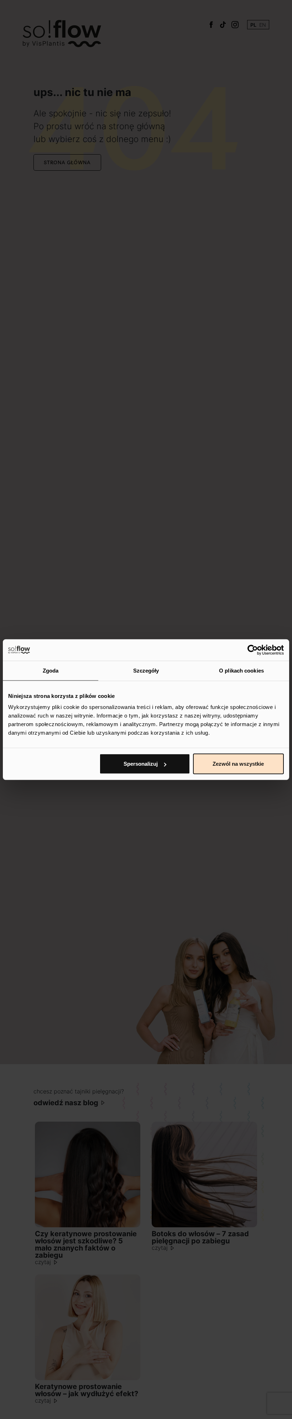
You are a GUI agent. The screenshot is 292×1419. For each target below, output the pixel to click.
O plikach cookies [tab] (241, 670)
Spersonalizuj (141, 764)
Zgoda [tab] (51, 670)
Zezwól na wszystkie (238, 764)
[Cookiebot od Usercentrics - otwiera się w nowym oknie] (252, 649)
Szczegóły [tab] (146, 670)
